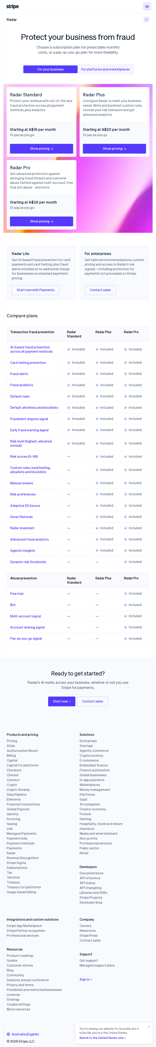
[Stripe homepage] (12, 6)
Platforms (87, 794)
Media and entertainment (99, 833)
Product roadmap (20, 956)
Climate (12, 775)
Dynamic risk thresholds (28, 562)
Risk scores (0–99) (24, 456)
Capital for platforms (22, 765)
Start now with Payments (35, 290)
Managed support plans (97, 965)
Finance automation (95, 770)
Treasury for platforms (24, 887)
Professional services (96, 843)
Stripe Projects (91, 897)
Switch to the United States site (101, 1037)
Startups (86, 746)
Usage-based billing (21, 892)
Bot (13, 605)
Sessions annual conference (28, 980)
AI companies (90, 804)
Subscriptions (17, 868)
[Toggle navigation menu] (147, 6)
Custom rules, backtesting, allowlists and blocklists (30, 469)
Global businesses (93, 775)
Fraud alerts (19, 374)
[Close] (148, 1033)
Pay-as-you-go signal (26, 638)
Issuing (12, 824)
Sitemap (13, 999)
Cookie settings (18, 1004)
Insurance (87, 829)
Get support (89, 960)
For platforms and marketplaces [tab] (105, 69)
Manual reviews (21, 483)
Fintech (85, 814)
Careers (85, 926)
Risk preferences (23, 494)
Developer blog (91, 902)
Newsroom (88, 931)
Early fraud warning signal (29, 430)
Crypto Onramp (18, 790)
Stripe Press (89, 935)
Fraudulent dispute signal (29, 419)
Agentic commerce (94, 751)
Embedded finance (94, 765)
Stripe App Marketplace (24, 926)
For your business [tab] (51, 69)
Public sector (89, 848)
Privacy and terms (20, 985)
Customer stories (20, 965)
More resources (18, 1009)
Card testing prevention (28, 362)
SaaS (83, 799)
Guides (12, 960)
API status (87, 883)
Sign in (85, 979)
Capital (12, 760)
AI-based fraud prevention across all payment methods (31, 349)
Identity (12, 814)
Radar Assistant (22, 528)
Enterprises (88, 741)
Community (15, 975)
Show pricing (40, 148)
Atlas (11, 746)
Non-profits (88, 838)
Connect (13, 780)
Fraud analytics (21, 385)
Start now (60, 701)
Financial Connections (23, 804)
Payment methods (20, 843)
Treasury (13, 882)
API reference (90, 878)
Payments (14, 848)
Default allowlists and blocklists (34, 407)
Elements (14, 799)
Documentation (91, 873)
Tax (9, 872)
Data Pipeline (16, 794)
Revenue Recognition (23, 858)
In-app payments (92, 780)
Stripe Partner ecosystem (26, 931)
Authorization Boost (22, 751)
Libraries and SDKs (93, 893)
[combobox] (23, 1034)
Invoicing (13, 819)
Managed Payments (21, 833)
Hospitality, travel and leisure (101, 824)
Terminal (13, 877)
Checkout (14, 770)
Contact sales (100, 290)
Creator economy (93, 809)
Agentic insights (22, 550)
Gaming (85, 819)
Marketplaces (90, 785)
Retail (84, 853)
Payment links (17, 838)
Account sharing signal (27, 627)
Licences (13, 995)
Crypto (12, 785)
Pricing (12, 741)
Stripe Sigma (16, 863)
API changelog (91, 888)
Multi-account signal (25, 616)
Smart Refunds (21, 517)
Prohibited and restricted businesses (34, 990)
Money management (95, 790)
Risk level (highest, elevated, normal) (31, 443)
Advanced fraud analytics (29, 539)
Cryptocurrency (91, 755)
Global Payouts (18, 809)
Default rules (19, 396)
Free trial (16, 593)
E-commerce (89, 760)
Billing (11, 755)
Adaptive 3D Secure (25, 505)
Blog (10, 970)
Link (10, 829)
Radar (12, 19)
